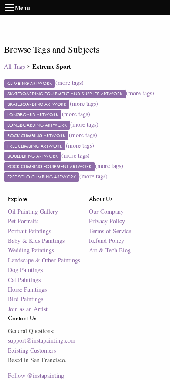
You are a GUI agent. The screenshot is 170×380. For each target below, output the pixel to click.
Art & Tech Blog (110, 250)
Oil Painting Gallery (33, 211)
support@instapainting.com (41, 340)
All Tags (14, 66)
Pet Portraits (23, 221)
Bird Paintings (25, 299)
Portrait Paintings (29, 231)
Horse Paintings (27, 289)
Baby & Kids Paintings (36, 240)
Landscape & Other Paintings (44, 260)
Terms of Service (110, 231)
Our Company (106, 211)
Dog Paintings (25, 270)
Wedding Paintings (31, 250)
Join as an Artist (28, 309)
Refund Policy (106, 240)
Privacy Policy (107, 221)
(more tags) (69, 82)
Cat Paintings (24, 280)
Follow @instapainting (36, 375)
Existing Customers (32, 350)
